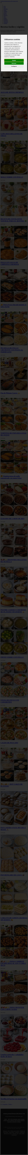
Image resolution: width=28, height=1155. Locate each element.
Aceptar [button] (14, 60)
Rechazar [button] (14, 63)
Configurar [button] (14, 66)
